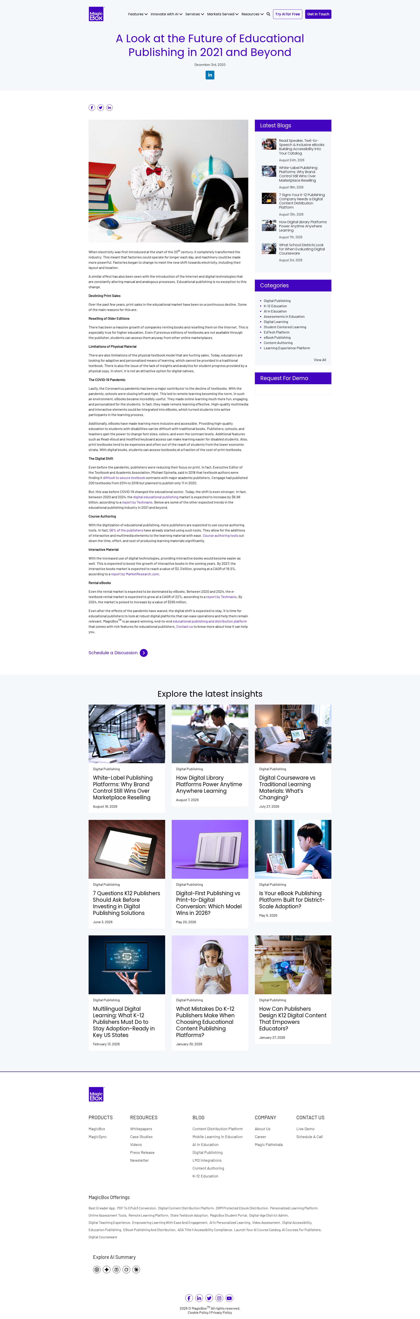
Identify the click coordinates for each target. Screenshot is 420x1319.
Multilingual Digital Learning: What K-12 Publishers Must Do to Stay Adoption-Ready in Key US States (124, 1022)
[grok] (127, 1269)
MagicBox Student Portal (229, 1215)
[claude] (137, 1269)
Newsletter (139, 1160)
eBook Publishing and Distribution (150, 1230)
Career (260, 1136)
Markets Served (221, 14)
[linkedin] (109, 107)
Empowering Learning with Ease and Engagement (171, 1222)
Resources (251, 14)
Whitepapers (141, 1128)
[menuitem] (138, 14)
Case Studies (141, 1136)
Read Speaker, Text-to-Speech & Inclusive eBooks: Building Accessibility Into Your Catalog (302, 147)
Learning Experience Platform (287, 348)
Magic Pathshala (269, 1144)
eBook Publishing (277, 337)
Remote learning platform (149, 1215)
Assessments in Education (284, 316)
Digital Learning (276, 322)
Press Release (142, 1152)
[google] (108, 1269)
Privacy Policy (221, 1312)
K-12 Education (275, 306)
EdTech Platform (276, 332)
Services (193, 14)
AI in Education (275, 311)
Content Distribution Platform (217, 1128)
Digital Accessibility (297, 1222)
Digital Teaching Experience (110, 1222)
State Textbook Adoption (190, 1215)
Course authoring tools (220, 535)
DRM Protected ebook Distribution (243, 1208)
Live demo (305, 1128)
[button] (268, 14)
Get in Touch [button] (318, 14)
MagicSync (98, 1136)
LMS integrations (207, 1160)
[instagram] (219, 1299)
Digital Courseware (103, 1237)
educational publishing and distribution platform (210, 621)
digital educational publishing (155, 497)
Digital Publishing (277, 301)
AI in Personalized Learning (231, 1222)
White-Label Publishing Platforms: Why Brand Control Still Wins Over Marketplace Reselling (298, 174)
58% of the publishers (126, 530)
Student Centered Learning (285, 327)
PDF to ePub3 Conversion (137, 1208)
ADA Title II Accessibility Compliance (206, 1230)
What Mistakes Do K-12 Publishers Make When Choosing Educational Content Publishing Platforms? (205, 1022)
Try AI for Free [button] (287, 14)
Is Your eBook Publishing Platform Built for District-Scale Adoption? (292, 900)
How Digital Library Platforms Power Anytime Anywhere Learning (303, 226)
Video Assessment (267, 1222)
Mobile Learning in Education (217, 1136)
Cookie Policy (198, 1312)
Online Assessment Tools (109, 1215)
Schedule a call (309, 1136)
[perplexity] (117, 1269)
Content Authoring (278, 343)
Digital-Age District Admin (269, 1215)
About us (263, 1128)
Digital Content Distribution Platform (187, 1208)
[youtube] (229, 1299)
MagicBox (97, 1128)
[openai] (98, 1269)
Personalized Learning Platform (295, 1208)
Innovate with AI (165, 14)
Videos (136, 1144)
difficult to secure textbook (124, 478)
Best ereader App (103, 1208)
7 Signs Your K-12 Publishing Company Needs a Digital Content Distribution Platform (302, 201)
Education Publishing (106, 1230)
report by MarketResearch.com (135, 574)
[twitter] (100, 107)
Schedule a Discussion (113, 652)
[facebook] (92, 107)
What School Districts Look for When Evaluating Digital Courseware (302, 249)
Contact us (184, 626)
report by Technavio (137, 502)
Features (136, 14)
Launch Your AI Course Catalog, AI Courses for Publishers (278, 1230)
